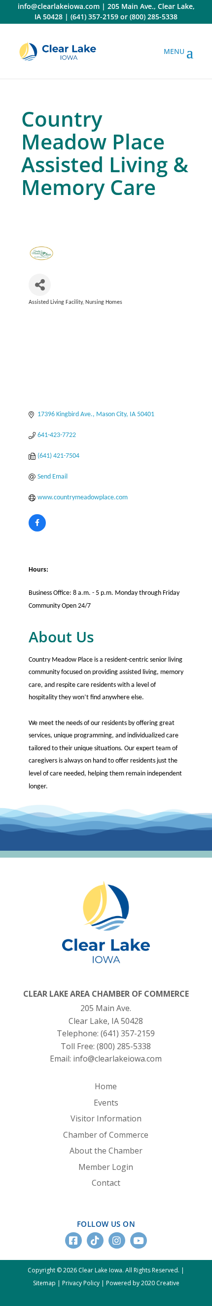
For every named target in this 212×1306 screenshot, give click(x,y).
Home (106, 1086)
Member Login (105, 1166)
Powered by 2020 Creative (142, 1283)
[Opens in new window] (58, 51)
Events (106, 1102)
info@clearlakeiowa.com (59, 6)
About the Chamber (106, 1150)
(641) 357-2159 (94, 16)
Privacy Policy (81, 1283)
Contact (106, 1182)
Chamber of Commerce (105, 1134)
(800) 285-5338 (153, 16)
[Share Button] (40, 285)
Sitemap (44, 1283)
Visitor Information (106, 1118)
